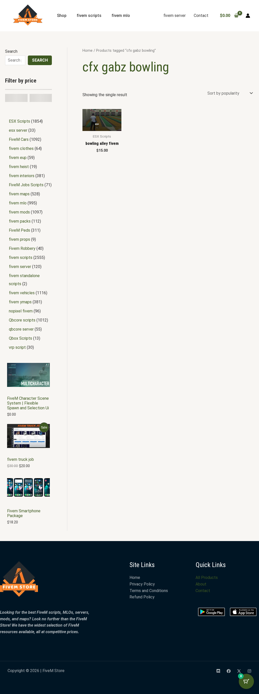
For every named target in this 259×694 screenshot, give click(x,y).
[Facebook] (229, 671)
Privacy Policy (142, 584)
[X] (239, 671)
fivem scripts (89, 15)
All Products (207, 577)
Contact (201, 15)
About (201, 584)
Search (11, 51)
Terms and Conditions (149, 590)
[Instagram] (249, 671)
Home (87, 50)
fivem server (174, 15)
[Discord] (218, 671)
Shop (62, 15)
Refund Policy (142, 597)
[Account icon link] (248, 15)
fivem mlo (121, 15)
